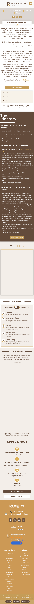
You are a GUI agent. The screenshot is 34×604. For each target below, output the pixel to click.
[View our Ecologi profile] (17, 527)
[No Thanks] (32, 599)
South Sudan (25, 80)
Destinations (9, 550)
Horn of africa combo (17, 462)
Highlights (18, 87)
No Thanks (16, 601)
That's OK (8, 601)
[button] (30, 3)
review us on (16, 543)
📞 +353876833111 (17, 512)
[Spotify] (19, 520)
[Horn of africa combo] (17, 459)
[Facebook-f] (10, 520)
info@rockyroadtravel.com (18, 514)
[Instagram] (15, 520)
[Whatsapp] (23, 520)
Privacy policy (25, 601)
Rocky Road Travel (18, 535)
